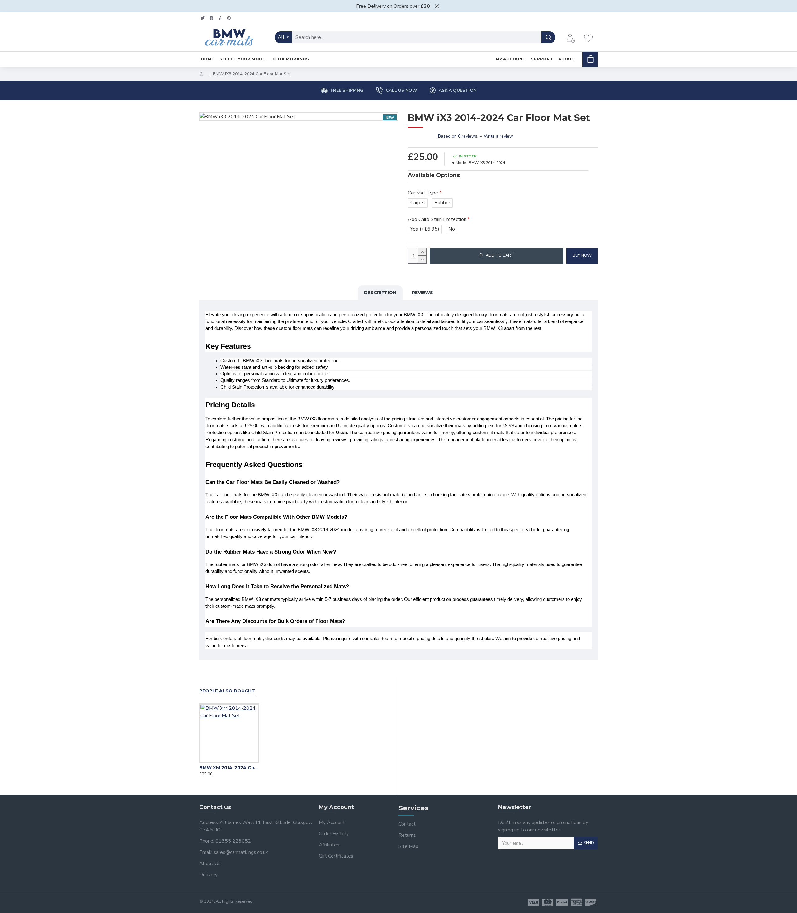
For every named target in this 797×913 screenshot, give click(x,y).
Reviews (422, 292)
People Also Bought (227, 691)
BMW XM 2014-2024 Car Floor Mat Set (229, 767)
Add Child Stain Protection (437, 219)
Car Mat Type (423, 193)
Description (380, 292)
